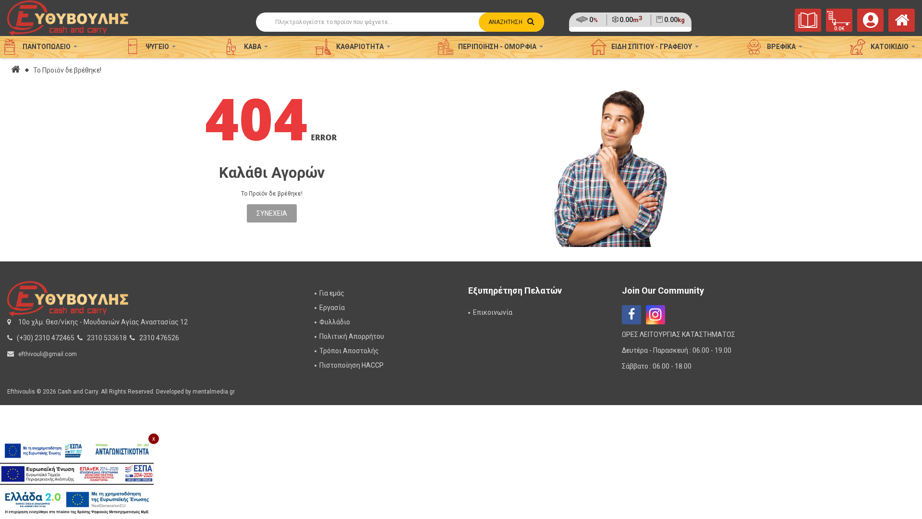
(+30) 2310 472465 (45, 338)
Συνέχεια (271, 213)
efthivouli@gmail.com (47, 354)
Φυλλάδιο (334, 322)
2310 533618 (107, 338)
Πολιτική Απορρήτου (351, 336)
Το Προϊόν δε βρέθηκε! (67, 70)
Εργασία (332, 307)
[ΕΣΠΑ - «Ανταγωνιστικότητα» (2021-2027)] (77, 451)
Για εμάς (331, 293)
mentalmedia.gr (214, 391)
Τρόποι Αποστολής (349, 351)
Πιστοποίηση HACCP (351, 365)
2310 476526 (159, 338)
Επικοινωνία (492, 312)
